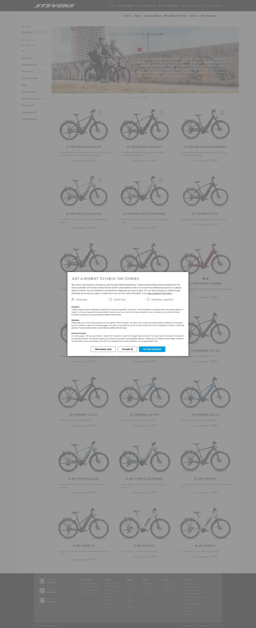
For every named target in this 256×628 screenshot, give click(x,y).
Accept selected (152, 349)
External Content (162, 300)
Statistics (120, 300)
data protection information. (160, 293)
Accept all (127, 349)
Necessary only (103, 349)
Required (81, 300)
